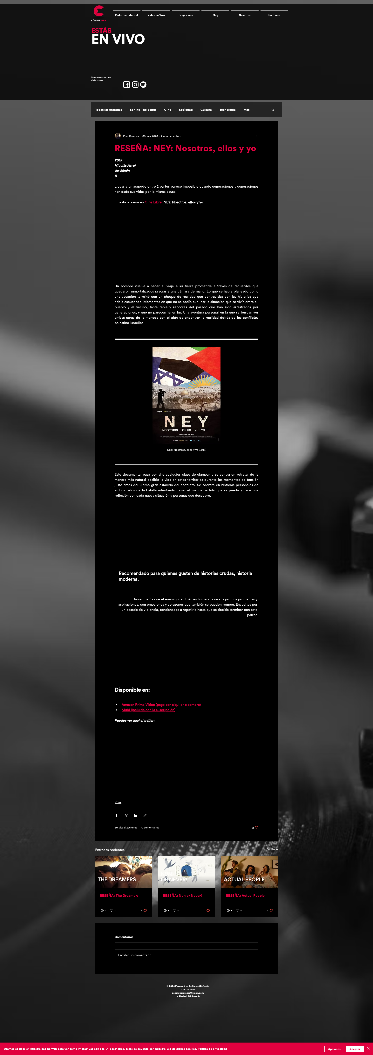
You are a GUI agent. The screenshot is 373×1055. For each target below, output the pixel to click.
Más (246, 110)
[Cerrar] (368, 1049)
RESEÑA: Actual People (245, 895)
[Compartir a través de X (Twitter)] (126, 815)
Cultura (206, 110)
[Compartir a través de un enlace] (145, 815)
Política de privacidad (212, 1049)
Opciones (334, 1049)
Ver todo (272, 849)
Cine (167, 110)
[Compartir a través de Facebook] (116, 815)
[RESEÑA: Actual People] (249, 872)
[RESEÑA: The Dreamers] (123, 872)
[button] (273, 109)
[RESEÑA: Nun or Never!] (186, 872)
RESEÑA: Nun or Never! (182, 895)
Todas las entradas (108, 110)
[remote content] (186, 244)
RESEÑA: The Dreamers (119, 895)
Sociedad (186, 110)
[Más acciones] (256, 136)
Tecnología (228, 110)
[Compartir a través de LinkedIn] (135, 815)
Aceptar (354, 1049)
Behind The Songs (143, 110)
